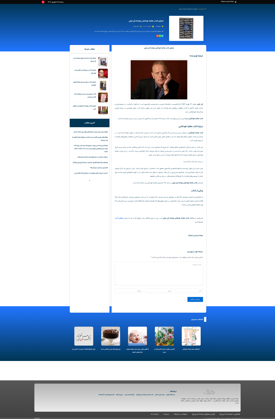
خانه (205, 9)
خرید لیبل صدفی (160, 395)
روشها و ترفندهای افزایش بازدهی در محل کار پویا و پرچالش (90, 162)
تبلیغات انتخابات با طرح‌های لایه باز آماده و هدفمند (92, 157)
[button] (235, 2)
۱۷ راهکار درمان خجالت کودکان (191, 349)
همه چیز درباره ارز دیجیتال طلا (99, 168)
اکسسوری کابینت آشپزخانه (106, 395)
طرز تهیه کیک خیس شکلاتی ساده (110, 349)
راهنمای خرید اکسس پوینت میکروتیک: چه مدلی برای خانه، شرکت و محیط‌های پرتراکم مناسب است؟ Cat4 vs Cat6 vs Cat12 (91, 149)
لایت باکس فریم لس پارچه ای (144, 395)
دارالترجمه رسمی (129, 395)
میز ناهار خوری (170, 395)
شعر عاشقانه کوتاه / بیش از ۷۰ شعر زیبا (83, 349)
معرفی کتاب (200, 9)
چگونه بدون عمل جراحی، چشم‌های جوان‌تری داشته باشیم (91, 132)
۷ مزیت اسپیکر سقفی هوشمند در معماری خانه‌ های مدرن (91, 173)
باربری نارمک (119, 395)
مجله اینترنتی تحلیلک (227, 1)
